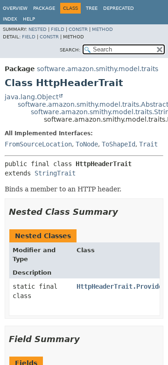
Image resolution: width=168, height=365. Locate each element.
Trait (148, 144)
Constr (78, 29)
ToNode (87, 144)
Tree (92, 8)
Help (29, 19)
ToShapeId (118, 144)
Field (57, 29)
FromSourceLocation (38, 144)
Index (10, 19)
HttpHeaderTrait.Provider (121, 286)
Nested (37, 29)
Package (44, 8)
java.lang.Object (31, 97)
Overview (15, 8)
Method (102, 29)
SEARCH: (70, 49)
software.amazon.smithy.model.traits (97, 69)
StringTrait (55, 173)
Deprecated (118, 8)
